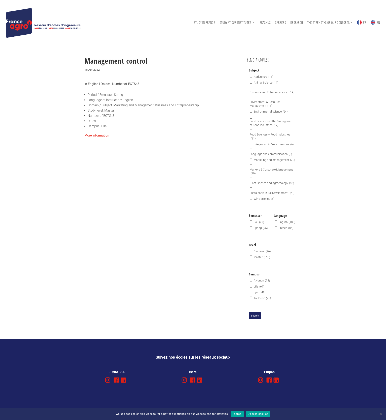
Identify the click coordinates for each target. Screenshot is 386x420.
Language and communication (271, 154)
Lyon (260, 292)
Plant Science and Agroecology (272, 183)
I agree (237, 413)
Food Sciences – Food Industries (270, 136)
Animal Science (266, 82)
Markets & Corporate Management (271, 171)
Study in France (204, 22)
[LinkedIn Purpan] (276, 380)
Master (262, 257)
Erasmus (265, 22)
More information (96, 135)
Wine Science (264, 198)
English (287, 222)
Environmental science (271, 111)
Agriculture (263, 76)
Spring (261, 228)
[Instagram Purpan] (260, 380)
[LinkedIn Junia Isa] (123, 380)
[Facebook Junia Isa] (116, 380)
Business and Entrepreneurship (272, 92)
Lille (259, 286)
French (286, 228)
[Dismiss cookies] (381, 414)
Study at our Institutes (235, 22)
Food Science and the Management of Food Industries (272, 123)
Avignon (262, 280)
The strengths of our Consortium (329, 22)
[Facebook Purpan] (269, 380)
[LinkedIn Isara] (199, 380)
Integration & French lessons (274, 144)
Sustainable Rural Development (272, 192)
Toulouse (262, 298)
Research (296, 22)
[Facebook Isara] (192, 380)
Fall (259, 222)
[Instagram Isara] (184, 380)
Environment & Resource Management (265, 103)
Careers (280, 22)
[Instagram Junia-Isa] (107, 380)
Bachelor (262, 251)
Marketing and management (274, 159)
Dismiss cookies (258, 413)
